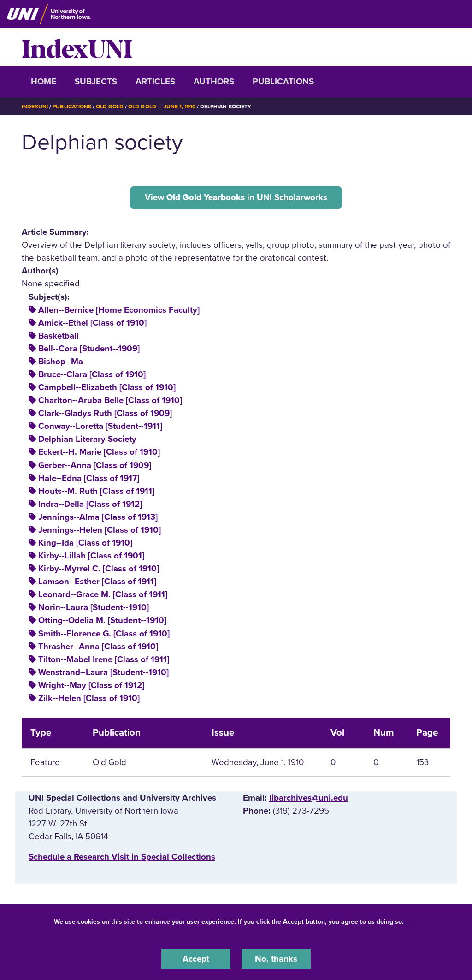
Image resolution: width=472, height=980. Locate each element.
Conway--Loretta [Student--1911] (100, 426)
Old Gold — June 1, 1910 (161, 106)
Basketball (58, 336)
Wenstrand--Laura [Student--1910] (103, 672)
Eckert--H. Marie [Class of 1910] (99, 452)
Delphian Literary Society (87, 439)
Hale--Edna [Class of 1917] (88, 478)
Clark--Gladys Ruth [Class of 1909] (105, 413)
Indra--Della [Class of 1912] (90, 504)
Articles (155, 82)
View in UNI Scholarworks (236, 197)
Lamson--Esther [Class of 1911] (97, 581)
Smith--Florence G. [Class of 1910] (104, 634)
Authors (214, 82)
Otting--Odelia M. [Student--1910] (102, 620)
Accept (196, 959)
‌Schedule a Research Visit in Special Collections (122, 857)
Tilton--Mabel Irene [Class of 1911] (103, 659)
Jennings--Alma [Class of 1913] (98, 517)
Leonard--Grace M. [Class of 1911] (102, 594)
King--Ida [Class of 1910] (85, 543)
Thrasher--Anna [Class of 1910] (98, 646)
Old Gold (110, 106)
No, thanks (276, 959)
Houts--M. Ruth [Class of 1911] (96, 491)
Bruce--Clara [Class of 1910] (92, 374)
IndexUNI (77, 47)
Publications (283, 82)
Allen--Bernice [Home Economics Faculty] (119, 310)
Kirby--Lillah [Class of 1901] (91, 556)
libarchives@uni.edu (308, 798)
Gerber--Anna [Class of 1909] (94, 465)
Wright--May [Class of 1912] (91, 685)
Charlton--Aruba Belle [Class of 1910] (110, 400)
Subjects (96, 82)
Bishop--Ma (60, 361)
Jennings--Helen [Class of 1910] (99, 530)
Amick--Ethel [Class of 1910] (92, 323)
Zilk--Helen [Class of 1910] (89, 698)
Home (43, 82)
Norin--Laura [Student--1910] (93, 607)
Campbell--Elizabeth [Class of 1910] (107, 387)
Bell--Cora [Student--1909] (89, 349)
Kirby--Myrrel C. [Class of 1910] (98, 569)
